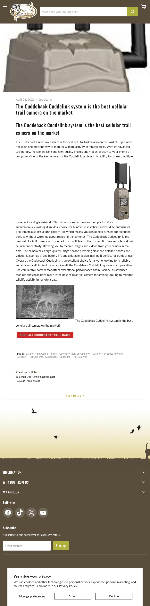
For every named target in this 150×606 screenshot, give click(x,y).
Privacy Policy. (68, 586)
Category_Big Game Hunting (41, 353)
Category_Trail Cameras (30, 356)
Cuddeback (51, 356)
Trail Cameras (79, 356)
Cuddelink (65, 356)
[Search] (132, 11)
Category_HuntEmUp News (75, 353)
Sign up (61, 545)
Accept (73, 596)
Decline (114, 596)
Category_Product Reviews (108, 353)
